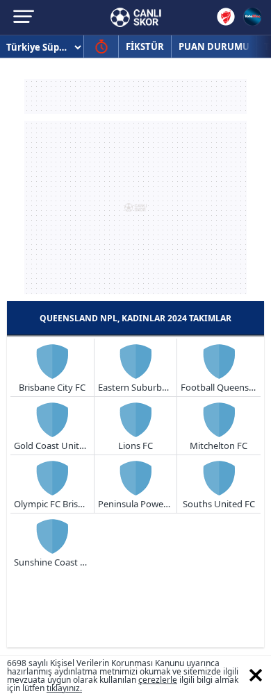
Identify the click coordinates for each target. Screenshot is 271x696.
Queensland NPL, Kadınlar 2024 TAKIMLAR (135, 318)
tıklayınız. (64, 688)
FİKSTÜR (145, 46)
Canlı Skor (135, 17)
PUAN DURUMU (214, 46)
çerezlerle (157, 680)
